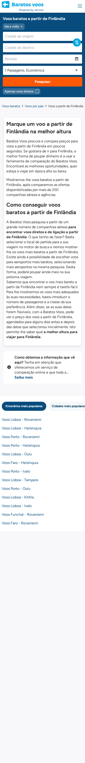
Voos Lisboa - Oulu (17, 454)
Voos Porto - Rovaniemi (21, 437)
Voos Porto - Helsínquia (21, 445)
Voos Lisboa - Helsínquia (21, 428)
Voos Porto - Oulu (16, 488)
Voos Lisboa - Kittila (18, 497)
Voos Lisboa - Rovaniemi (21, 419)
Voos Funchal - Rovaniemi (23, 514)
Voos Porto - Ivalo (16, 471)
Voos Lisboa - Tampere (20, 480)
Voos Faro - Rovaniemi (20, 523)
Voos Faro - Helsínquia (20, 463)
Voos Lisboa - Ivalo (17, 506)
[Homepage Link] (23, 4)
